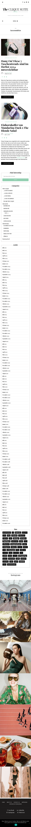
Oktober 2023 (5, 304)
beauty (18, 533)
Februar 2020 (5, 421)
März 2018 (4, 483)
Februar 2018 (5, 486)
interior (13, 547)
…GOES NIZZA (7, 196)
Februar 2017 (5, 518)
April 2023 (4, 320)
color (10, 538)
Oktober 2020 (5, 400)
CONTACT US (17, 802)
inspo (24, 544)
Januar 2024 (5, 296)
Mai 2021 (4, 381)
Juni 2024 (4, 282)
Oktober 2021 (5, 368)
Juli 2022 (4, 344)
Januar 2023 (5, 328)
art (12, 532)
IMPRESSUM (24, 802)
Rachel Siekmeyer (9, 133)
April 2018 (4, 480)
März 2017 (4, 515)
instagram (6, 547)
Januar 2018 (5, 488)
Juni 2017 (4, 507)
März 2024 (5, 290)
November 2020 (6, 397)
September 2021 (6, 371)
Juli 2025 (4, 247)
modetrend (16, 552)
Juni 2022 (4, 346)
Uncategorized (6, 239)
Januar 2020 (5, 424)
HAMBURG (6, 228)
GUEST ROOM (7, 215)
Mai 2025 (4, 253)
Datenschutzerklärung (15, 804)
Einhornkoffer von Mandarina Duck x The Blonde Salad (14, 127)
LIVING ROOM (7, 221)
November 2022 (6, 333)
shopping (22, 556)
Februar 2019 (5, 453)
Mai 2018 (4, 478)
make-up (23, 550)
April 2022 (4, 352)
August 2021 (5, 373)
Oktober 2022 (5, 336)
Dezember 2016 (6, 523)
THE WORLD (5, 223)
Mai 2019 (4, 445)
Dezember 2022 (6, 330)
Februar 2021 (5, 389)
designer (23, 538)
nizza (21, 552)
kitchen (25, 547)
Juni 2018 (4, 475)
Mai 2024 (4, 285)
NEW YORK (6, 231)
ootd (4, 556)
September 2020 (6, 403)
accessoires (6, 532)
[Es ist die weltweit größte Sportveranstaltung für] (15, 719)
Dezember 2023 (6, 298)
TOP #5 (6, 213)
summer (23, 558)
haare (26, 541)
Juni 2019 (4, 443)
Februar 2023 (5, 325)
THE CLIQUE (5, 188)
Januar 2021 (5, 392)
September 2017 (6, 499)
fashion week (15, 541)
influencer (6, 544)
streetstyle (11, 558)
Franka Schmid (9, 72)
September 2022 (6, 338)
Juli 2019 (4, 440)
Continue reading (7, 163)
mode (10, 552)
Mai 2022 (4, 349)
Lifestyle (10, 550)
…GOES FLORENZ (8, 190)
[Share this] (2, 77)
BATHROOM (7, 206)
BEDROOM (6, 208)
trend (22, 561)
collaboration (22, 535)
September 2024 (6, 274)
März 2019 (4, 451)
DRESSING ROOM (9, 57)
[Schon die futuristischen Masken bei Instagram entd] (15, 657)
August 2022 (5, 341)
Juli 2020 (4, 408)
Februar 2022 (5, 357)
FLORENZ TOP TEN (8, 225)
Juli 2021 (4, 376)
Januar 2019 (5, 456)
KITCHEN (6, 218)
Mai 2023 (4, 317)
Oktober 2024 (5, 272)
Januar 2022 (5, 360)
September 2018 (6, 467)
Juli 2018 (4, 472)
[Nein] (29, 823)
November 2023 (6, 301)
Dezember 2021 (6, 362)
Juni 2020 (4, 411)
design (16, 538)
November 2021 (6, 365)
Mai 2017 (4, 510)
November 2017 (6, 494)
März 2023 (4, 322)
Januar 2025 (5, 264)
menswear (5, 552)
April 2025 (4, 255)
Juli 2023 (4, 312)
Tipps (11, 561)
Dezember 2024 (6, 266)
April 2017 (4, 512)
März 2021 (4, 387)
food (21, 541)
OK (16, 824)
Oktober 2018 (5, 464)
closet (14, 536)
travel (16, 561)
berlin (4, 535)
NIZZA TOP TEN (7, 233)
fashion (6, 541)
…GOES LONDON (8, 193)
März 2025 (4, 258)
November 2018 (6, 461)
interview (20, 547)
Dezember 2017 (6, 491)
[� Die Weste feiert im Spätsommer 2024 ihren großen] (15, 626)
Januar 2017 (5, 520)
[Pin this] (6, 77)
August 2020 (5, 405)
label (4, 549)
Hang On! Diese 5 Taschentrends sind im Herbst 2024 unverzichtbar (14, 65)
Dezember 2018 (6, 459)
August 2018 (5, 470)
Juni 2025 (4, 250)
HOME (3, 802)
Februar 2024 (5, 293)
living (17, 550)
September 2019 (6, 435)
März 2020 (5, 419)
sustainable (5, 561)
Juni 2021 (4, 379)
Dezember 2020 (6, 395)
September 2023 (6, 306)
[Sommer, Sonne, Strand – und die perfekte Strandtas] (15, 782)
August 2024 (5, 277)
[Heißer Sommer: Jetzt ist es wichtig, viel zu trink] (15, 751)
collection (5, 538)
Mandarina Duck (21, 157)
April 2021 (4, 384)
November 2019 (6, 429)
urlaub (4, 564)
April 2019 (4, 448)
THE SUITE (15, 57)
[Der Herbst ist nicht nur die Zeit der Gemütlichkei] (15, 595)
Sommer (5, 558)
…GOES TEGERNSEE (9, 198)
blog (8, 535)
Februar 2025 (5, 261)
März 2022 (4, 354)
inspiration (16, 544)
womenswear (12, 564)
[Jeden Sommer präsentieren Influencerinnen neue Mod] (15, 688)
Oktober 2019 (5, 432)
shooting (15, 555)
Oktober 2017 (5, 496)
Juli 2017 (4, 504)
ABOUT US (9, 802)
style (17, 558)
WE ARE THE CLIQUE (9, 201)
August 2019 (5, 437)
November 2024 (6, 269)
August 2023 (5, 309)
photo (9, 555)
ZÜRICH (6, 236)
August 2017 (5, 502)
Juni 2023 (4, 314)
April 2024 (4, 288)
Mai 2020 (4, 413)
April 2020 (4, 416)
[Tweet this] (4, 77)
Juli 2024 (4, 280)
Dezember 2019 (6, 427)
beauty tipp (25, 532)
